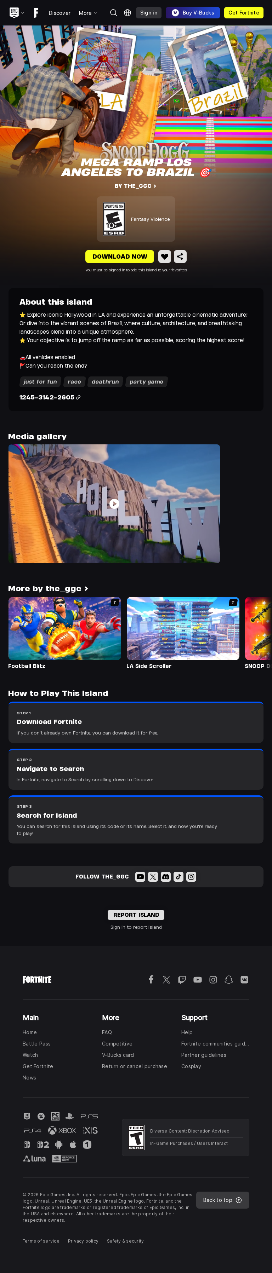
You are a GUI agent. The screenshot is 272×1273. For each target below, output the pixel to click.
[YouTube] (140, 877)
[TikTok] (178, 877)
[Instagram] (191, 877)
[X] (153, 877)
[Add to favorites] (164, 256)
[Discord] (166, 877)
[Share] (180, 256)
